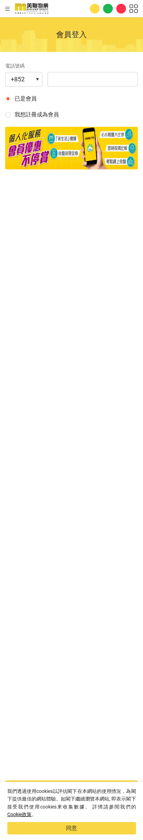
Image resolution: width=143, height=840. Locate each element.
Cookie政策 (19, 814)
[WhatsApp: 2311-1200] (108, 9)
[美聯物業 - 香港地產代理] (31, 8)
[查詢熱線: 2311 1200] (95, 9)
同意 (71, 828)
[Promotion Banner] (71, 148)
